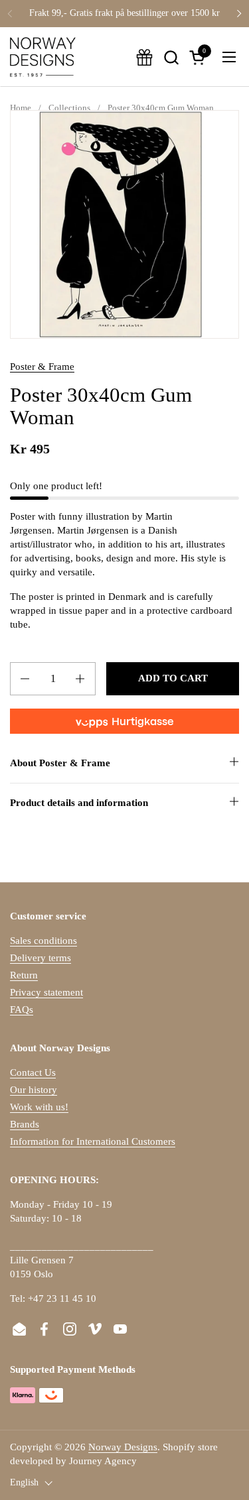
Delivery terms (40, 957)
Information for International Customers (92, 1141)
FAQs (21, 1009)
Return (24, 975)
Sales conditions (43, 940)
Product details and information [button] (79, 802)
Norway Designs (122, 1447)
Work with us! (39, 1107)
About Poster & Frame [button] (60, 763)
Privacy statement (46, 992)
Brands (24, 1124)
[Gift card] (144, 57)
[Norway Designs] (43, 57)
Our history (33, 1089)
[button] (171, 57)
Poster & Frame (42, 366)
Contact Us (33, 1072)
